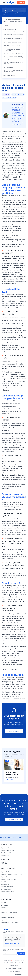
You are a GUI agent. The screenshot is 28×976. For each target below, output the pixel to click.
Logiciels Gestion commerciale (9, 889)
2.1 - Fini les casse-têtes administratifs (14, 32)
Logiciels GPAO (5, 872)
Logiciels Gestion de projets (8, 876)
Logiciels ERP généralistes (8, 894)
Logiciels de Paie (5, 920)
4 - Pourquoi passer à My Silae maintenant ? (12, 49)
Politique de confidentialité (17, 963)
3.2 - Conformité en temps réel (12, 45)
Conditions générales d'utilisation (14, 968)
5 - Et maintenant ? (9, 67)
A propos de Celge (6, 848)
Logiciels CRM (4, 881)
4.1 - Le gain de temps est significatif (13, 53)
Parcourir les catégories (14, 971)
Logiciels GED (4, 902)
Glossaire (6, 963)
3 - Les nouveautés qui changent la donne (13, 39)
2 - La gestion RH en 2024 (10, 29)
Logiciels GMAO (5, 884)
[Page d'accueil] (10, 2)
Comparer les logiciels (13, 731)
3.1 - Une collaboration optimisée (12, 42)
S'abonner (21, 953)
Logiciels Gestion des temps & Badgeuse (11, 874)
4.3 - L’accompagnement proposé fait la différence (14, 62)
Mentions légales (14, 965)
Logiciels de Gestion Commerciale (10, 912)
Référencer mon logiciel (11, 943)
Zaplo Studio (18, 974)
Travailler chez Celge (6, 852)
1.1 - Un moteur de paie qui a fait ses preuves (13, 24)
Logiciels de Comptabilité (7, 917)
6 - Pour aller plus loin (9, 75)
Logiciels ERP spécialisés (7, 891)
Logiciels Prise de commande (8, 879)
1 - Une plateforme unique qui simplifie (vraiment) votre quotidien (13, 20)
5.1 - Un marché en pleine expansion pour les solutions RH (13, 70)
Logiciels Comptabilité (7, 886)
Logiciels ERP (4, 905)
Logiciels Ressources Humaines (9, 922)
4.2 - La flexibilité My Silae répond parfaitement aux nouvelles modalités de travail (14, 58)
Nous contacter (5, 855)
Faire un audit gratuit (13, 819)
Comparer (21, 2)
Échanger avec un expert (7, 850)
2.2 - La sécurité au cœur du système (13, 34)
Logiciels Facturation (6, 910)
